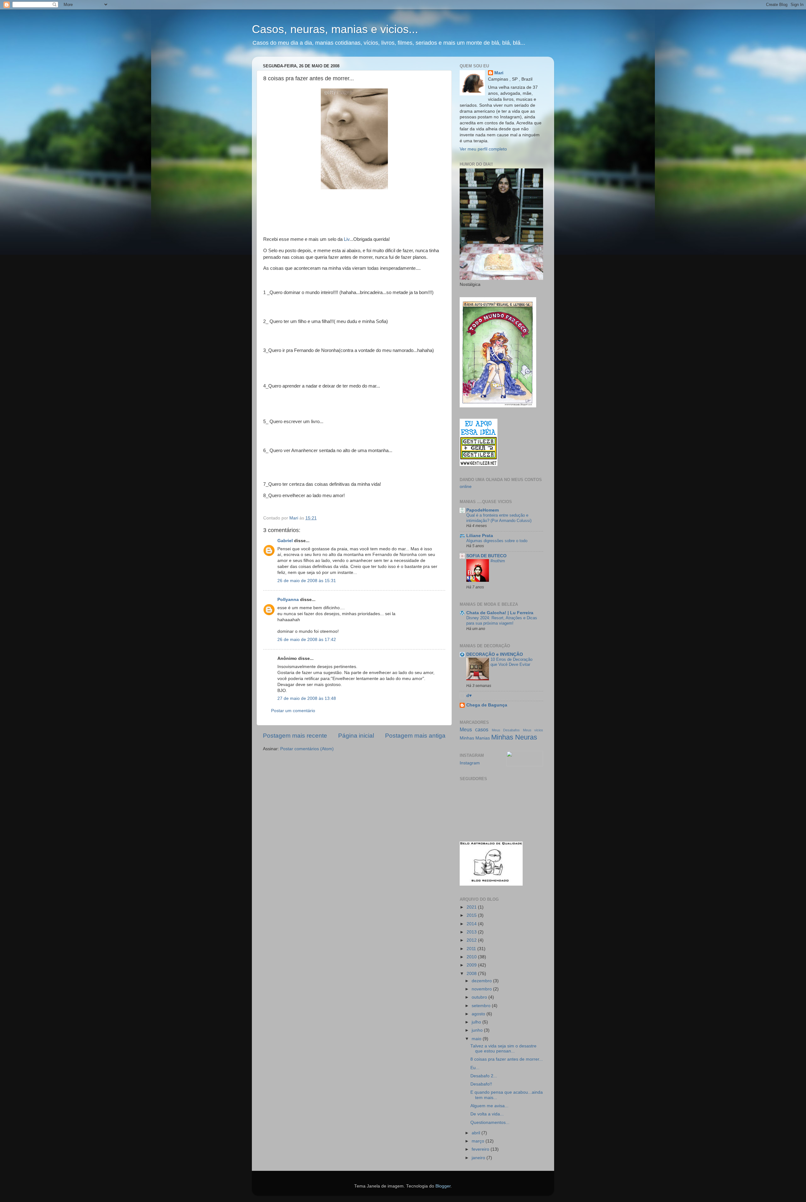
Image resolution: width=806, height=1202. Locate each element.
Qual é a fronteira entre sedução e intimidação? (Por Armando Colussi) (498, 518)
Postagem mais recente (295, 735)
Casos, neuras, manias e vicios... (335, 29)
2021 (472, 907)
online (466, 486)
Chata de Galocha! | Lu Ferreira (499, 612)
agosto (479, 1014)
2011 (472, 948)
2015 (472, 915)
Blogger (443, 1186)
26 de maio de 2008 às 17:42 (306, 639)
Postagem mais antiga (415, 735)
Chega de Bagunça (486, 705)
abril (476, 1133)
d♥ (469, 695)
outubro (480, 997)
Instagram (470, 763)
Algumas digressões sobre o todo (496, 540)
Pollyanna (288, 599)
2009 (472, 965)
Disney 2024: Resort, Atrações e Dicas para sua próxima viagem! (501, 620)
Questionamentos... (489, 1122)
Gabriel (285, 540)
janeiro (479, 1157)
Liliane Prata (479, 535)
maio (477, 1038)
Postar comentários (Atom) (307, 748)
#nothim (498, 560)
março (478, 1141)
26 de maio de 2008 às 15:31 (306, 580)
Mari (498, 73)
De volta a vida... (487, 1114)
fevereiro (481, 1149)
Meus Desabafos (506, 730)
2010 (472, 957)
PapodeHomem (482, 510)
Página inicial (356, 735)
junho (478, 1030)
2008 (472, 973)
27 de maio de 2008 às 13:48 (306, 698)
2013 (472, 932)
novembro (482, 989)
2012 (472, 940)
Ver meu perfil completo (483, 149)
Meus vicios (533, 730)
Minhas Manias (475, 738)
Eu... (475, 1067)
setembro (482, 1005)
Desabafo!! (481, 1084)
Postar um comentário (293, 710)
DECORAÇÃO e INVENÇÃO (494, 654)
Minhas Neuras (514, 737)
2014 (472, 923)
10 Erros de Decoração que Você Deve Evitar (511, 662)
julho (477, 1022)
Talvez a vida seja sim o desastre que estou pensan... (503, 1048)
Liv (346, 239)
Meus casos (474, 729)
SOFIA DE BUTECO (486, 555)
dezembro (482, 980)
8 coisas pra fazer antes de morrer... (506, 1059)
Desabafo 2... (483, 1076)
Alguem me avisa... (489, 1105)
